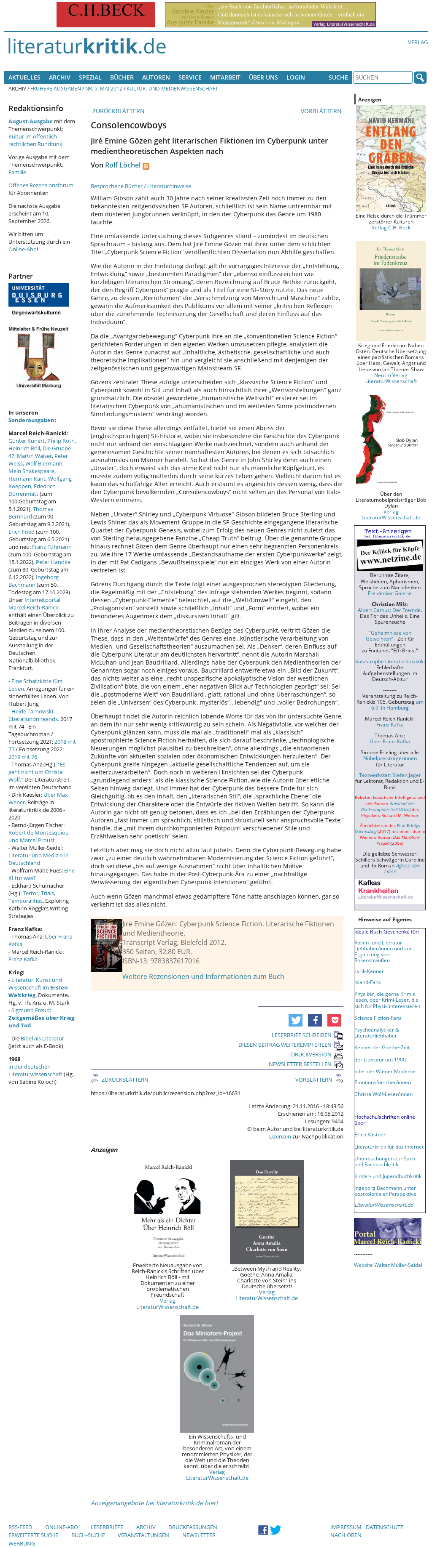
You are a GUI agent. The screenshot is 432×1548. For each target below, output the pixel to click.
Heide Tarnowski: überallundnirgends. (33, 715)
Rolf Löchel (122, 165)
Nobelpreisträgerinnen (390, 758)
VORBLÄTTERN (322, 111)
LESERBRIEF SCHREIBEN (302, 1035)
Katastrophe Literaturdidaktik (389, 661)
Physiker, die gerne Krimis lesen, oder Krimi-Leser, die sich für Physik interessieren (387, 999)
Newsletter (199, 1535)
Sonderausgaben (31, 420)
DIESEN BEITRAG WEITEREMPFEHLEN (285, 1044)
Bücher (122, 77)
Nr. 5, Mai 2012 (103, 88)
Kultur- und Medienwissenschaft (172, 88)
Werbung (21, 1543)
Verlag (418, 42)
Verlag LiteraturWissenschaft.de (167, 1303)
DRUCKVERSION (311, 1054)
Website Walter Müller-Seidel (388, 1264)
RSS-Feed (20, 1527)
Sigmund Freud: (41, 1017)
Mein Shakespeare (31, 471)
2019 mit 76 (22, 757)
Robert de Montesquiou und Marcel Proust (38, 836)
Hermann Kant (27, 478)
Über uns (263, 77)
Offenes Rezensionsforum (40, 185)
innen (406, 1094)
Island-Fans (367, 982)
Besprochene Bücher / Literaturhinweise (141, 186)
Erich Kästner (370, 1134)
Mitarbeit (225, 77)
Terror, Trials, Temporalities (31, 896)
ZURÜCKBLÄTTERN (118, 111)
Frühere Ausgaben (55, 88)
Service (190, 77)
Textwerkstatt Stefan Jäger (390, 774)
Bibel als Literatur (42, 1038)
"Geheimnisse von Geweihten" (388, 635)
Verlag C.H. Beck (391, 227)
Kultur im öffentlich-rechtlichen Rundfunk (35, 140)
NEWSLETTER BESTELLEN (300, 1064)
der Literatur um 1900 (380, 1059)
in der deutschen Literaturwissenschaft (35, 1070)
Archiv (59, 77)
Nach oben (346, 1535)
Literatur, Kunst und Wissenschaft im (38, 987)
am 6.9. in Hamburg (397, 704)
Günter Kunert (26, 440)
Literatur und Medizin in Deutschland (38, 859)
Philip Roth (61, 440)
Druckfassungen (192, 1527)
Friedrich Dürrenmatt (32, 489)
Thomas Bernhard (30, 512)
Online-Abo (22, 249)
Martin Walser (34, 456)
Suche (338, 77)
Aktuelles (24, 77)
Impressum (346, 1527)
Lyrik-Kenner (369, 971)
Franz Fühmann (52, 547)
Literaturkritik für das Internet (389, 1146)
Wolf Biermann (43, 463)
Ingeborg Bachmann (33, 580)
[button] (295, 1020)
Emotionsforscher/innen (382, 1082)
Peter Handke (53, 562)
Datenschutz (384, 1527)
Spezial (90, 77)
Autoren (156, 77)
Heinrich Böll (24, 448)
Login (295, 77)
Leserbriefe (107, 1527)
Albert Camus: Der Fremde (389, 609)
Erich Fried (21, 531)
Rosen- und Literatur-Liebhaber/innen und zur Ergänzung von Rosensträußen (383, 951)
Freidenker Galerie (390, 593)
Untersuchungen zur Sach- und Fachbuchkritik (385, 1161)
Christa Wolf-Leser (376, 1094)
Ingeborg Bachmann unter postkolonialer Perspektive (385, 1190)
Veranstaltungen (143, 1535)
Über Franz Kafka (390, 741)
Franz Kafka (23, 959)
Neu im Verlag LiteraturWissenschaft (391, 378)
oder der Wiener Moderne (385, 1071)
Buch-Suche (88, 1535)
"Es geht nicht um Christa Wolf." (36, 772)
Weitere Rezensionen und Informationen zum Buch (203, 976)
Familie (17, 172)
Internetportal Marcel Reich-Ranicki (34, 603)
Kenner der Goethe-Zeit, (382, 1047)
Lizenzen (280, 1136)
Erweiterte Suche (33, 1535)
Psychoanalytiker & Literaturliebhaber (376, 1032)
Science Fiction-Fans (378, 1017)
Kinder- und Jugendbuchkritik (387, 1176)
